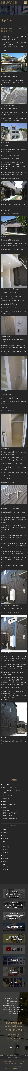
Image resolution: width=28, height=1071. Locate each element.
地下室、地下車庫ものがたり (14, 894)
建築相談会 (14, 938)
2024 (4, 835)
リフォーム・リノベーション (10, 790)
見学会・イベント (7, 815)
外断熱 (4, 801)
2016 (4, 858)
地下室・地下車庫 (7, 795)
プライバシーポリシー (17, 1066)
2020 (4, 847)
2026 (4, 829)
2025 (4, 832)
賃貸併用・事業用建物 (8, 26)
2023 (4, 838)
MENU (25, 3)
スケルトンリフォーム (9, 787)
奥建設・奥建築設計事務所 (9, 2)
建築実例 (5, 1061)
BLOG (15, 1063)
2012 (4, 869)
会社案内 (20, 1063)
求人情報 (14, 982)
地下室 (4, 793)
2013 (4, 867)
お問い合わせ (14, 1047)
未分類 (4, 810)
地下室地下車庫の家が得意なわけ (14, 916)
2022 (4, 841)
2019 (4, 849)
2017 (4, 855)
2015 (4, 861)
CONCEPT (10, 1061)
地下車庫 (5, 798)
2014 (4, 864)
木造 (4, 807)
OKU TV (14, 949)
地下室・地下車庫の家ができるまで (14, 905)
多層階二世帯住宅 (7, 804)
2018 (4, 852)
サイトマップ (9, 1066)
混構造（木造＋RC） (8, 813)
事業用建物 (14, 960)
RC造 (4, 784)
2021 (4, 844)
